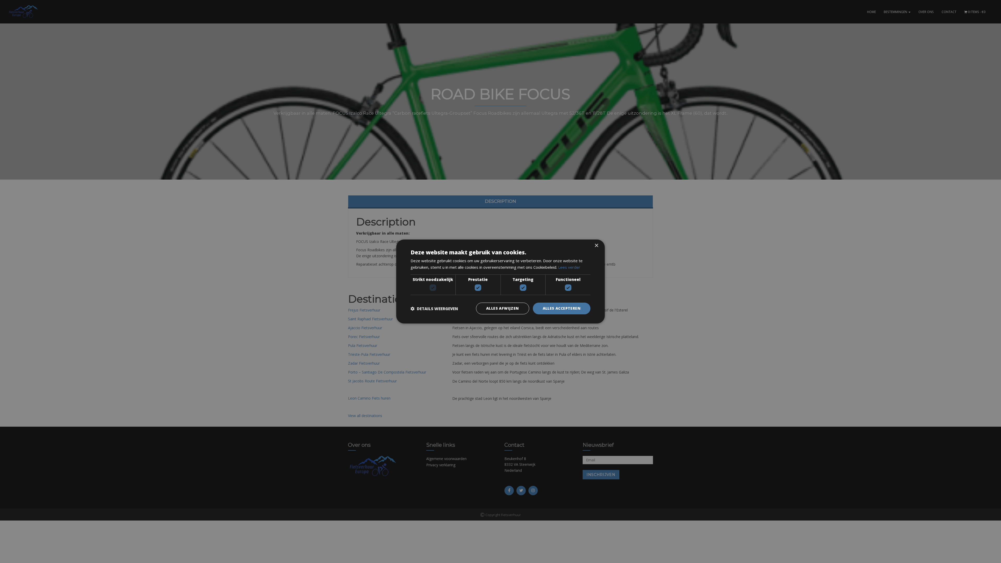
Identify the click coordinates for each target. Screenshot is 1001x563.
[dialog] (500, 281)
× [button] (596, 246)
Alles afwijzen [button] (502, 308)
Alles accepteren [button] (562, 308)
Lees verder (569, 267)
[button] (434, 308)
